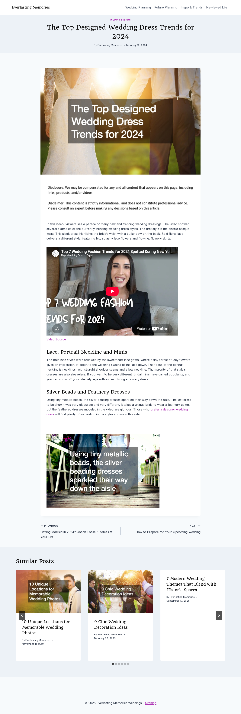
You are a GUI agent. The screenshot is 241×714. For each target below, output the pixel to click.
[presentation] (48, 591)
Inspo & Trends (192, 7)
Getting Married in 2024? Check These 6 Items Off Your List (76, 531)
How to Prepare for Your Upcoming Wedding (168, 529)
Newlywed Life (216, 7)
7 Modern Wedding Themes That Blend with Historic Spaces (191, 584)
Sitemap (150, 703)
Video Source (56, 339)
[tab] (113, 664)
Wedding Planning (138, 7)
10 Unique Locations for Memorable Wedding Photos (46, 627)
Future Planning (165, 7)
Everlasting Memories (110, 45)
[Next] (219, 615)
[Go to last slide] (22, 615)
